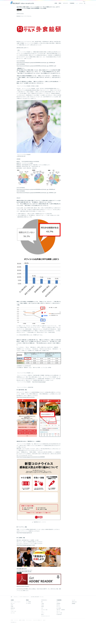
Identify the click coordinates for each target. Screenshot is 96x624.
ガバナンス (12, 609)
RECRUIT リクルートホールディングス (22, 3)
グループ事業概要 (28, 601)
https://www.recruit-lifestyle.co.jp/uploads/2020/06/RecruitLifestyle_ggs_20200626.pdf (36, 62)
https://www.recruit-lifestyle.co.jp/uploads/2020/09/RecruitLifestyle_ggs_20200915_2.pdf (36, 65)
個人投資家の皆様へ (59, 614)
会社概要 (12, 606)
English (84, 1)
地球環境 (42, 606)
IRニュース (58, 601)
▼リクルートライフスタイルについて (24, 570)
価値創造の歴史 (13, 608)
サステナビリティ (65, 3)
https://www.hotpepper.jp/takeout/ (24, 532)
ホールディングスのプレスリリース (24, 596)
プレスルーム (16, 596)
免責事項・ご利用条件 (22, 620)
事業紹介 (60, 3)
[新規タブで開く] (39, 584)
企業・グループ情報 (59, 612)
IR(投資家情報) (72, 3)
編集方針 (42, 614)
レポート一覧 (12, 612)
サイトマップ (16, 620)
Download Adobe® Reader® (23, 586)
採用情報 (73, 603)
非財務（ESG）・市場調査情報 (61, 609)
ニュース (77, 3)
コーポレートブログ (13, 611)
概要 (42, 601)
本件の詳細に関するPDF (22, 568)
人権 (42, 608)
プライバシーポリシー (29, 620)
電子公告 (12, 620)
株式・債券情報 (59, 608)
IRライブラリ (58, 606)
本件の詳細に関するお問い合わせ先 (24, 571)
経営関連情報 (58, 603)
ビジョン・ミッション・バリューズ (15, 601)
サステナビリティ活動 (44, 609)
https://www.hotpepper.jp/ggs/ (39, 381)
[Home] (11, 596)
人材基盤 (42, 603)
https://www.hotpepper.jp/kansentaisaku (26, 397)
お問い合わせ (81, 3)
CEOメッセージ (13, 603)
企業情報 (55, 3)
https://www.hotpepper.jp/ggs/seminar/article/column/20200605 (31, 456)
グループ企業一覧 (28, 603)
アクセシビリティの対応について (37, 620)
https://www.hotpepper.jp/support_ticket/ (26, 545)
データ (42, 611)
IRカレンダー (58, 611)
